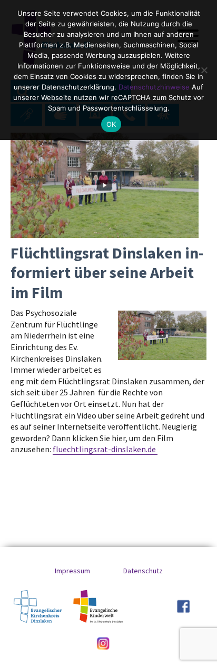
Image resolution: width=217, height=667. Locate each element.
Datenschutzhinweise (154, 87)
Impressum (72, 570)
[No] (204, 70)
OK (111, 124)
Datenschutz (143, 570)
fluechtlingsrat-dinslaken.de (105, 449)
